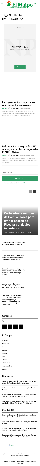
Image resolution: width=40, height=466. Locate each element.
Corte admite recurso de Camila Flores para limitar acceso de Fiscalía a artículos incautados (19, 220)
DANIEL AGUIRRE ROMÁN (11, 232)
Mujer (4, 108)
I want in (19, 178)
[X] (15, 327)
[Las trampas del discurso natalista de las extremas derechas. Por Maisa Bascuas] (32, 285)
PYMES (4, 155)
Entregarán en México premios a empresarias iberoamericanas (18, 103)
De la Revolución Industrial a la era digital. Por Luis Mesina (13, 243)
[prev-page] (30, 191)
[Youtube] (21, 327)
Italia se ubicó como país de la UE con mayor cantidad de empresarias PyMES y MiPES (20, 149)
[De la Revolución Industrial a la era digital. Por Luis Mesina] (32, 243)
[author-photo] (9, 108)
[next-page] (34, 191)
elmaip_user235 (16, 108)
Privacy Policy (22, 183)
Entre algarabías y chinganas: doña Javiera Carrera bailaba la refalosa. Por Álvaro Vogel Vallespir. (13, 271)
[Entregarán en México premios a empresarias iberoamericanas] (20, 88)
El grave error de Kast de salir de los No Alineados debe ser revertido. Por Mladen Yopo (13, 257)
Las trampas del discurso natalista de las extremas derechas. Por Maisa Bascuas (13, 286)
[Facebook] (4, 327)
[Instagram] (10, 327)
